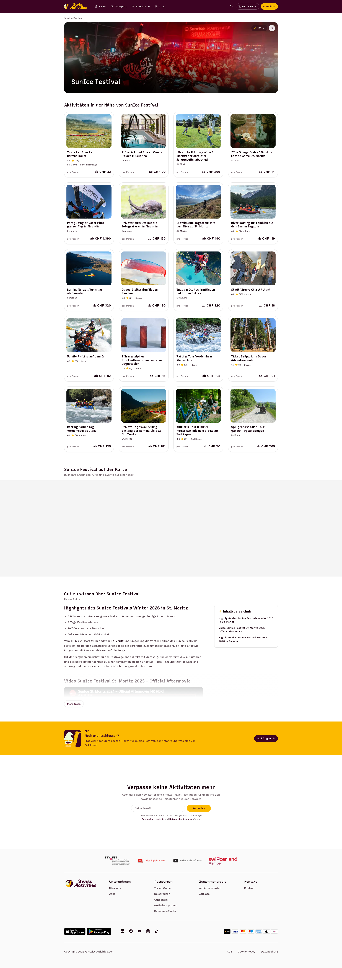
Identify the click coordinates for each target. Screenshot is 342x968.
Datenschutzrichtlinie (153, 819)
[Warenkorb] (231, 6)
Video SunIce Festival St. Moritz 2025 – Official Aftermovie (243, 629)
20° (259, 28)
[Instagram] (148, 931)
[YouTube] (139, 931)
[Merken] (272, 28)
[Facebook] (131, 931)
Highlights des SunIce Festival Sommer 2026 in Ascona (243, 639)
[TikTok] (156, 931)
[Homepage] (77, 6)
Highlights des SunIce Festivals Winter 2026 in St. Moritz (246, 620)
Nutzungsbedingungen (181, 819)
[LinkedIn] (122, 931)
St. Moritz (117, 641)
